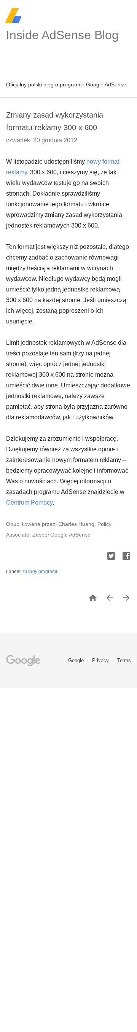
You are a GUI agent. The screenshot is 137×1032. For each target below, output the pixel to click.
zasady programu (40, 571)
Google (76, 660)
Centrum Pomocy (29, 502)
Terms (124, 660)
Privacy (101, 660)
